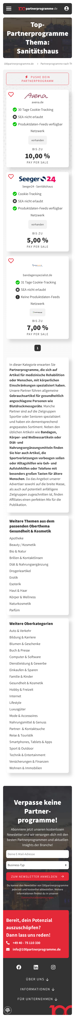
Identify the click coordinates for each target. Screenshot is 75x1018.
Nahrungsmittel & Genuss (27, 722)
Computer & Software (25, 657)
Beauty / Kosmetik (22, 544)
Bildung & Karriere (22, 637)
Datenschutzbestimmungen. (37, 897)
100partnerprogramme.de (19, 63)
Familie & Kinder (21, 676)
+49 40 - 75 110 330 (26, 943)
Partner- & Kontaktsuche (27, 729)
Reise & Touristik (21, 735)
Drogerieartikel (20, 571)
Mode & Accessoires (23, 715)
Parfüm (14, 610)
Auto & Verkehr (20, 630)
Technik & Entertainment (27, 755)
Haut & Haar (18, 590)
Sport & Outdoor (21, 748)
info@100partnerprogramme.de (37, 949)
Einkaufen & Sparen (23, 670)
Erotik (13, 577)
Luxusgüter (17, 709)
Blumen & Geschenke (24, 644)
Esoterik (15, 584)
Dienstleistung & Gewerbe (28, 663)
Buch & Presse (19, 650)
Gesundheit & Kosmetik (26, 683)
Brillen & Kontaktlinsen (26, 558)
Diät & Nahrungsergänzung (28, 564)
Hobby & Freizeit (21, 689)
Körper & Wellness (22, 597)
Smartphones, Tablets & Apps (30, 742)
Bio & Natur (17, 551)
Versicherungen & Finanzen (29, 761)
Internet (15, 696)
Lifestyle (15, 702)
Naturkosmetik (20, 603)
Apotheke (16, 538)
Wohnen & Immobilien (25, 768)
